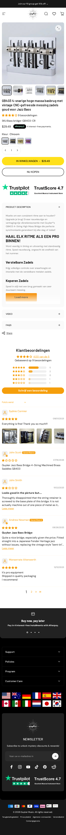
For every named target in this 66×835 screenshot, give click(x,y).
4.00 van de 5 (41, 356)
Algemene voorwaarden (42, 817)
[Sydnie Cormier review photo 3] (44, 436)
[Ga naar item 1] (18, 90)
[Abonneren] (55, 756)
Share (9, 333)
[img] (9, 419)
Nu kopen (33, 172)
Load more (21, 297)
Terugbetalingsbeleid (10, 817)
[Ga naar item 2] (29, 90)
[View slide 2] (31, 632)
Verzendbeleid (58, 817)
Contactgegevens (33, 821)
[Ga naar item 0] (7, 90)
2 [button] (31, 591)
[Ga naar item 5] (51, 90)
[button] (10, 115)
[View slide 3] (35, 632)
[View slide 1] (27, 632)
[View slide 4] (39, 632)
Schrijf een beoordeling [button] (33, 390)
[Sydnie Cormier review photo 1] (9, 436)
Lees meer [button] (8, 508)
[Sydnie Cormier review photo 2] (27, 436)
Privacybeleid (25, 817)
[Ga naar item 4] (40, 90)
